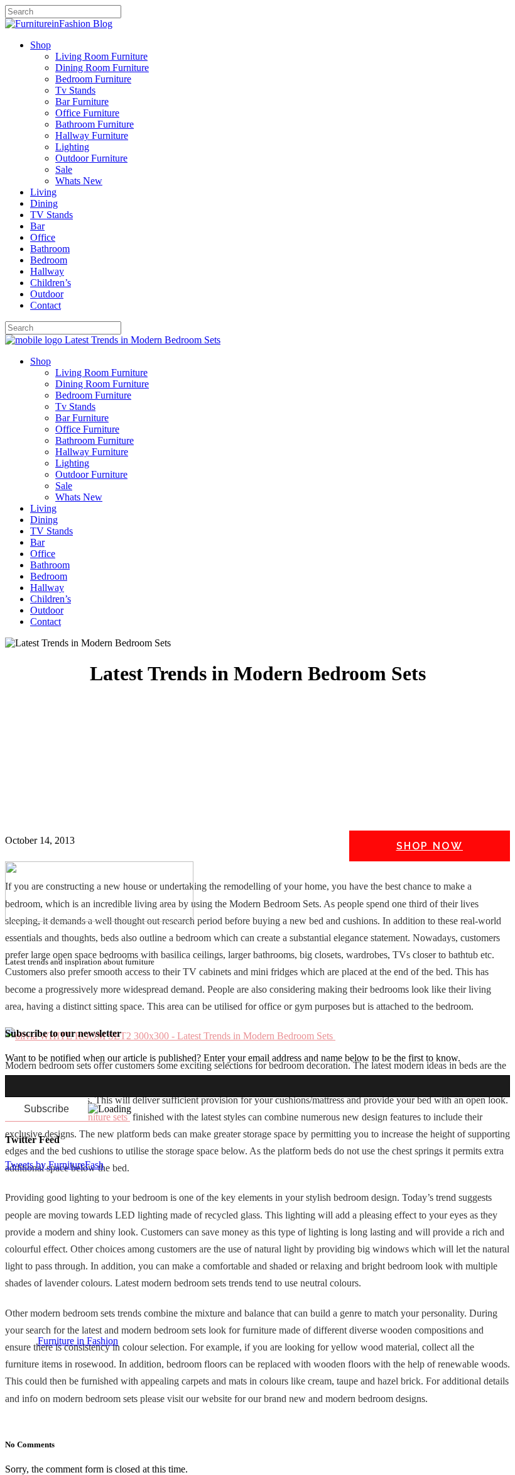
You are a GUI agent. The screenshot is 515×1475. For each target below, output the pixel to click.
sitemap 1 (24, 1008)
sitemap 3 (104, 1008)
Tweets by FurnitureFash (54, 1164)
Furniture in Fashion (78, 1340)
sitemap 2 (64, 1008)
